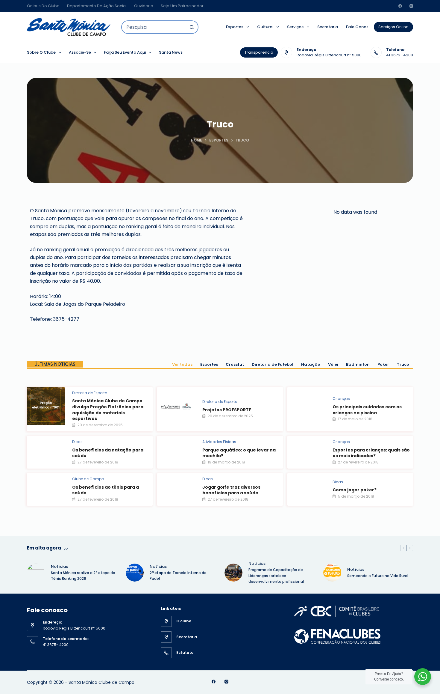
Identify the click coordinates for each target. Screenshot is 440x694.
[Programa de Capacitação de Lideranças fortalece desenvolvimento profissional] (233, 573)
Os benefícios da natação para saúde (107, 453)
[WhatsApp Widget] (422, 676)
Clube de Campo (88, 478)
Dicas (77, 441)
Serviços (295, 27)
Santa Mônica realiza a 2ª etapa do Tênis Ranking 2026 (83, 575)
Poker (383, 364)
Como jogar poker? (355, 490)
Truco (403, 364)
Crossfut (235, 364)
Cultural (265, 27)
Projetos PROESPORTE (226, 410)
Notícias (59, 566)
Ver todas (182, 364)
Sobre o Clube (41, 52)
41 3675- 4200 (399, 55)
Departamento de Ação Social (97, 6)
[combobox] (154, 27)
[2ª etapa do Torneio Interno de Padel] (135, 573)
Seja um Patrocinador (182, 6)
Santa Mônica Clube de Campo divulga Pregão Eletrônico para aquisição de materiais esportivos (107, 409)
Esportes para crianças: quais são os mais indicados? (371, 453)
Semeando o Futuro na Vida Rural (377, 575)
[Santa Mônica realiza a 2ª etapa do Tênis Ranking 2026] (36, 573)
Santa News (171, 52)
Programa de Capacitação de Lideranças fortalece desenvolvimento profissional (276, 575)
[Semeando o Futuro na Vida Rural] (332, 573)
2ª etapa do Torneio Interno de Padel (178, 575)
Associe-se (80, 52)
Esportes (234, 27)
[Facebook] (400, 6)
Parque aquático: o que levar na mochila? (239, 453)
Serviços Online (393, 27)
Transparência (259, 52)
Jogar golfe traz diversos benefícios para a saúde (231, 490)
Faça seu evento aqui (125, 52)
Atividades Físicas (219, 441)
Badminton (358, 364)
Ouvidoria (143, 6)
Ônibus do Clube (43, 6)
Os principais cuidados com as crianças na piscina (367, 410)
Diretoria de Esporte (89, 392)
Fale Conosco (360, 27)
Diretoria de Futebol (272, 364)
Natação (310, 364)
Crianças (341, 398)
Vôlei (333, 364)
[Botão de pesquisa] (192, 27)
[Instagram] (411, 6)
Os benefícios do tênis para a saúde (105, 490)
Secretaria (327, 27)
